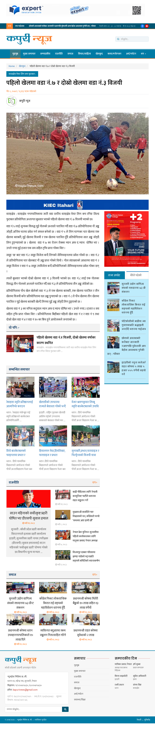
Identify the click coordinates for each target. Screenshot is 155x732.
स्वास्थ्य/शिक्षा (80, 700)
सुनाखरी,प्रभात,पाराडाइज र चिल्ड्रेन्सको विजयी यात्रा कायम (85, 453)
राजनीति (59, 54)
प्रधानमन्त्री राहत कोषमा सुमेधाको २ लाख (86, 632)
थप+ (94, 482)
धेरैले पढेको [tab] (136, 275)
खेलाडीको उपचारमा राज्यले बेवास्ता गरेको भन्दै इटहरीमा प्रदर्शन (52, 404)
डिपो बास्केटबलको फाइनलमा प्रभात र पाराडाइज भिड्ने (16, 453)
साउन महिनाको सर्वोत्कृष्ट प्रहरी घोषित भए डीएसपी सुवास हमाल (28, 516)
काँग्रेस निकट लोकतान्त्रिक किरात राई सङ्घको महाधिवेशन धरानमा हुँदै (53, 603)
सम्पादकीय (45, 54)
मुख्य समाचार (29, 54)
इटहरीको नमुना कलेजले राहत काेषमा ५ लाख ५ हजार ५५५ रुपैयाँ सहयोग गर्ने (134, 368)
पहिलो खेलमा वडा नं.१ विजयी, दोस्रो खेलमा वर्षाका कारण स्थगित (66, 340)
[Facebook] (142, 26)
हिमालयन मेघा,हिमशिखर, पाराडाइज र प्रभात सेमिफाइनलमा (52, 453)
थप (143, 54)
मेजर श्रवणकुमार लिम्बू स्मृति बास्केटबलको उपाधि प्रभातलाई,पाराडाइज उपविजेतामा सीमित (85, 404)
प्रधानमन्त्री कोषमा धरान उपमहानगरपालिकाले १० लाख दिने (20, 635)
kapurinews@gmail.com (25, 690)
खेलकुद (99, 54)
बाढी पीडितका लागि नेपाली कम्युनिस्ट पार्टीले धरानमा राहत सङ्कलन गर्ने (85, 496)
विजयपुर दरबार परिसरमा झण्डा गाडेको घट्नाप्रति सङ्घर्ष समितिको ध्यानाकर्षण (86, 556)
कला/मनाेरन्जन (114, 54)
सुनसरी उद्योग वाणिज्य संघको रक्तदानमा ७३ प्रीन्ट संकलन (20, 603)
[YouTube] (147, 26)
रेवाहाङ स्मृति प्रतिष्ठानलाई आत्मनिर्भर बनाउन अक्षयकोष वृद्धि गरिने (19, 404)
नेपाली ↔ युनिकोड (143, 720)
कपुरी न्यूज (24, 101)
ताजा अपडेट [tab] (114, 275)
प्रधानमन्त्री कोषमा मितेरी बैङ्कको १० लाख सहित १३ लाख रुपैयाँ (85, 603)
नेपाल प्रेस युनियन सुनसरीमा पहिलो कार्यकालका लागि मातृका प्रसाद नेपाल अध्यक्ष (86, 536)
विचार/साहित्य (84, 54)
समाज (70, 54)
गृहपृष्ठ (15, 54)
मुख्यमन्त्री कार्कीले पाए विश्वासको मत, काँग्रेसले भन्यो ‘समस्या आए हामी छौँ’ (86, 516)
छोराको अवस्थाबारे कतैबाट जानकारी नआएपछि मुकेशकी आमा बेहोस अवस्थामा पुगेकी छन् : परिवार (49, 26)
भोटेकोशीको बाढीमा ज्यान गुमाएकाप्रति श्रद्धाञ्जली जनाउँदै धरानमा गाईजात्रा (134, 325)
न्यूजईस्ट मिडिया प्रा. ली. (24, 719)
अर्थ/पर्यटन (131, 54)
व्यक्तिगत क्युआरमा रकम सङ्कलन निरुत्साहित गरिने (53, 632)
